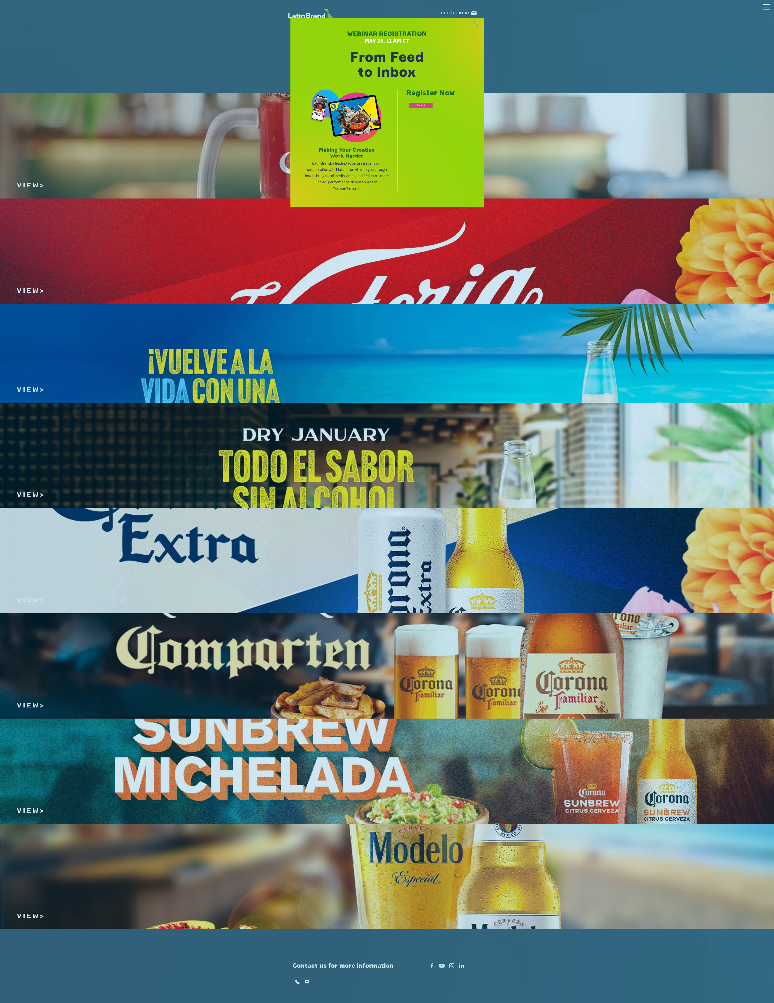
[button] (475, 24)
